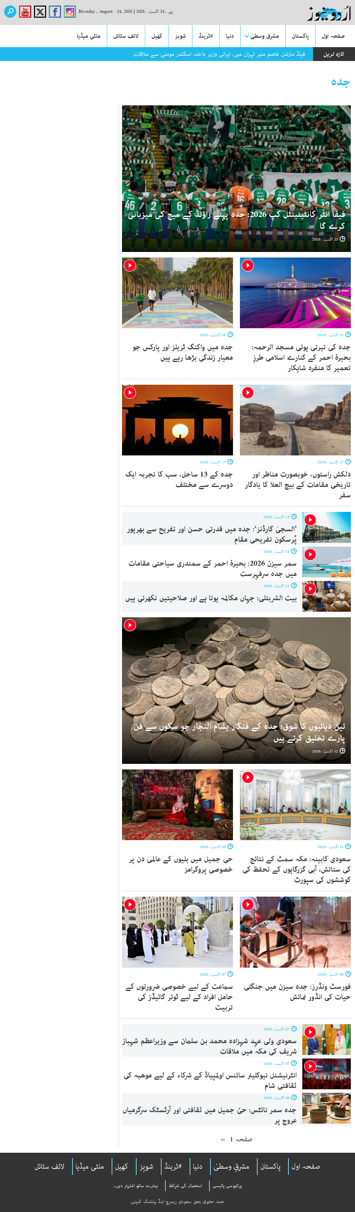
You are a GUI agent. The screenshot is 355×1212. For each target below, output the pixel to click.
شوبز (180, 36)
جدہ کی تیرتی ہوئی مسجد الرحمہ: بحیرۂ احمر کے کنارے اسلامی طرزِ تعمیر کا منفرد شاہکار (301, 358)
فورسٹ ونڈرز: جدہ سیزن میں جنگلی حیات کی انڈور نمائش (297, 992)
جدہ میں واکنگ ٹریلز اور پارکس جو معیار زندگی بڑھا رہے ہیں (182, 352)
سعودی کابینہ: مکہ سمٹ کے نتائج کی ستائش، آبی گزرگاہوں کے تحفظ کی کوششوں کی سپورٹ (296, 870)
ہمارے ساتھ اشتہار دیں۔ (135, 1185)
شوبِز (146, 1166)
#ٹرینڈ (206, 36)
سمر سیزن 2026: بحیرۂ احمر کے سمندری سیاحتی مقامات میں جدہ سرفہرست (212, 568)
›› (223, 1139)
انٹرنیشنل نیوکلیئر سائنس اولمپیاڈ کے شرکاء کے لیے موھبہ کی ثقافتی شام (210, 1080)
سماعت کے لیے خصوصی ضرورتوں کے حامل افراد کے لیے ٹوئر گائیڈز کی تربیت (179, 997)
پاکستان (300, 36)
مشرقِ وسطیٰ (231, 1166)
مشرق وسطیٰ (264, 36)
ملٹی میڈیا (89, 36)
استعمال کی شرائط (185, 1185)
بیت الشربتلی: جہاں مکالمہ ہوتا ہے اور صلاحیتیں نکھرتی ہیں (211, 598)
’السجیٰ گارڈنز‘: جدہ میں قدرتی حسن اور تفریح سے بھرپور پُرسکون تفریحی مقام (212, 534)
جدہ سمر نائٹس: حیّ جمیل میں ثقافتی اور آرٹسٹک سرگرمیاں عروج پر (209, 1115)
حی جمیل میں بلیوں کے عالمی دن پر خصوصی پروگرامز (181, 864)
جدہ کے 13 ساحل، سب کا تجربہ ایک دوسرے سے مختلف (179, 479)
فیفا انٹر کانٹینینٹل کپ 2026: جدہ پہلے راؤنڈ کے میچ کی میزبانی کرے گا (236, 220)
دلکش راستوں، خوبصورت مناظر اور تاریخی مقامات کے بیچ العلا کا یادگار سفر (298, 485)
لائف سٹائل (126, 36)
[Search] (10, 12)
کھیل (156, 36)
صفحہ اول (333, 36)
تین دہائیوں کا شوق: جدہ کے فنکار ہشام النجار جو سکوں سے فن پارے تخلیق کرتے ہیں (239, 732)
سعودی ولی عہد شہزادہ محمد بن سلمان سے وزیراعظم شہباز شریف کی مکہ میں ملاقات (209, 1046)
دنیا (230, 36)
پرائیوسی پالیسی (227, 1185)
